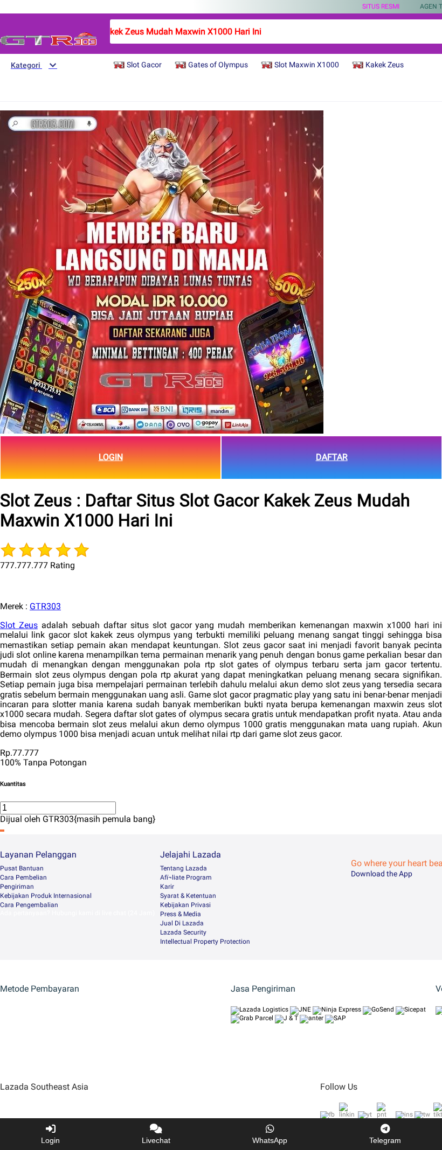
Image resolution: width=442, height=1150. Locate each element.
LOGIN (111, 457)
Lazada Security (183, 932)
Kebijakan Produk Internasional (46, 896)
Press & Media (180, 914)
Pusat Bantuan (22, 868)
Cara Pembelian (23, 877)
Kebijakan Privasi (185, 905)
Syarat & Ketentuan (188, 896)
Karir (167, 886)
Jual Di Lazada (182, 923)
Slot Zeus (19, 625)
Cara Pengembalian (29, 905)
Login (50, 1140)
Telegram (385, 1140)
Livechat (156, 1140)
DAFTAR (332, 457)
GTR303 (45, 606)
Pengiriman (17, 886)
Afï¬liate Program (186, 877)
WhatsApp (269, 1140)
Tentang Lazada (183, 868)
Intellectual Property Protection (205, 941)
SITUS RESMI (380, 6)
